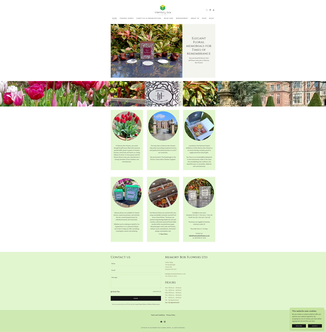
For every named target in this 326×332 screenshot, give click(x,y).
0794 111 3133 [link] (172, 276)
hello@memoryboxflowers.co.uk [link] (175, 274)
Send (136, 298)
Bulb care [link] (168, 18)
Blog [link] (211, 18)
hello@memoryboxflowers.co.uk (199, 236)
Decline (299, 326)
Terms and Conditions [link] (158, 315)
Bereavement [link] (182, 18)
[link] (163, 10)
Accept (315, 326)
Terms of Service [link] (152, 304)
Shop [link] (204, 18)
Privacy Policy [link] (142, 304)
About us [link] (195, 18)
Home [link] (114, 18)
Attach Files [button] (116, 292)
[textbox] (136, 263)
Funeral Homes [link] (127, 18)
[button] (213, 10)
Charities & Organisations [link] (148, 18)
